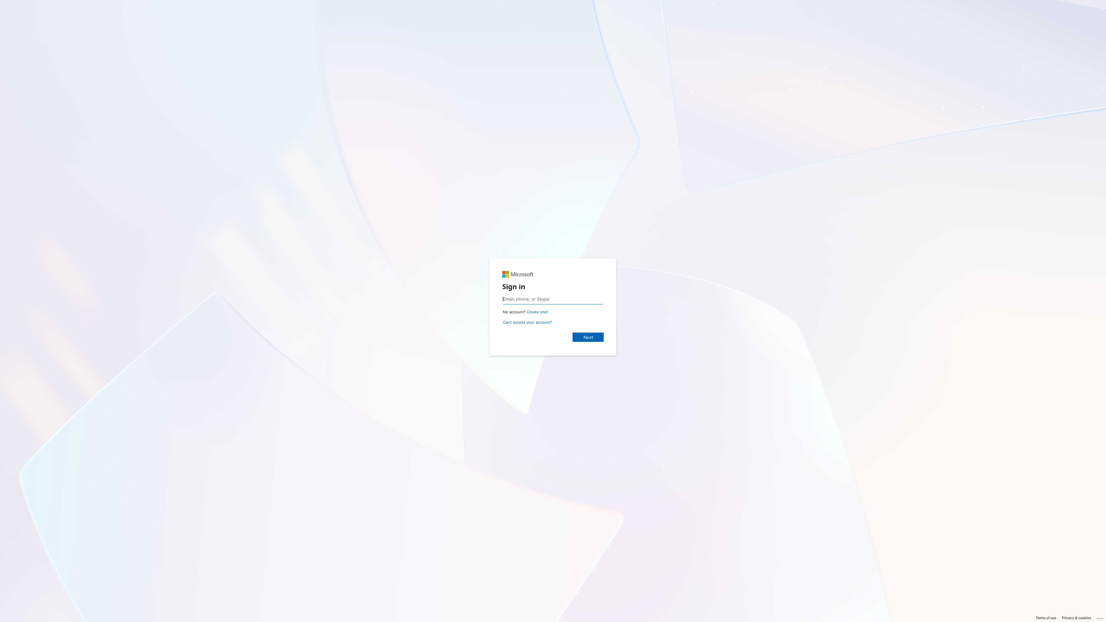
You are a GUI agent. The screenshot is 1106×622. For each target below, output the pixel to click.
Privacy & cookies (1076, 618)
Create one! (537, 312)
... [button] (1100, 617)
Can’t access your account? (527, 322)
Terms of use (1046, 618)
